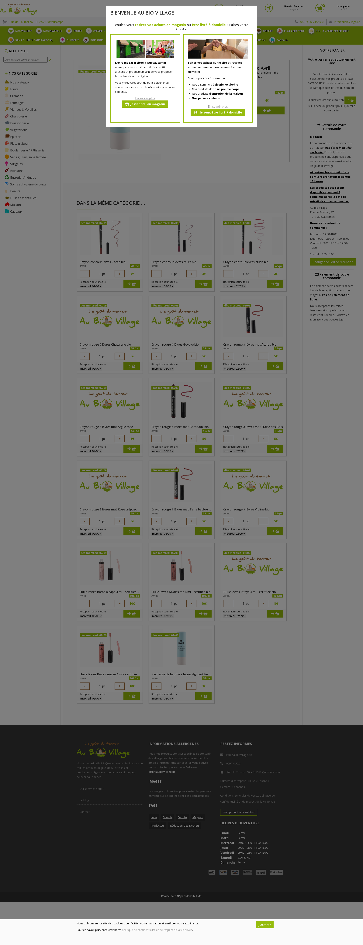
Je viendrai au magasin (147, 104)
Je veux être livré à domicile (220, 112)
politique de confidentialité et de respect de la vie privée (157, 930)
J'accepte (265, 925)
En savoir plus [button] (145, 98)
